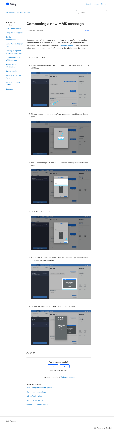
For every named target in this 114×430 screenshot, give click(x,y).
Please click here (66, 45)
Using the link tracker (14, 33)
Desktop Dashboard (24, 13)
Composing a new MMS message (13, 58)
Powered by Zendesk (104, 428)
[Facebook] (27, 353)
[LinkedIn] (34, 353)
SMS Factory (10, 13)
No (64, 366)
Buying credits (11, 71)
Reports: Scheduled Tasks (13, 76)
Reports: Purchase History (13, 83)
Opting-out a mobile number (37, 404)
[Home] (11, 4)
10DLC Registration (13, 28)
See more (9, 89)
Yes (53, 366)
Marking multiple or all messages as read (14, 52)
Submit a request (92, 4)
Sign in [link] (103, 4)
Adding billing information (11, 65)
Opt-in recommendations (13, 38)
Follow (87, 30)
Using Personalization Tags (14, 45)
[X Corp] (31, 353)
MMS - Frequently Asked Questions (40, 388)
